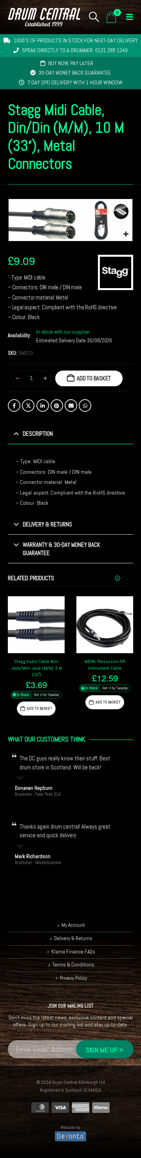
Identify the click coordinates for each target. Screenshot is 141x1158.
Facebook (14, 405)
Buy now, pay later (70, 63)
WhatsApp (85, 405)
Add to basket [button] (39, 708)
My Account (73, 925)
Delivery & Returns (73, 938)
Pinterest (57, 405)
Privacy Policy (73, 978)
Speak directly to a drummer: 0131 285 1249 (75, 50)
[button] (94, 17)
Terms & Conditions (73, 964)
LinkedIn (42, 405)
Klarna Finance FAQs (73, 951)
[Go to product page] (36, 624)
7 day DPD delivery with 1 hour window (75, 82)
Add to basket (94, 378)
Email (71, 405)
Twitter (28, 405)
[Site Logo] (44, 17)
